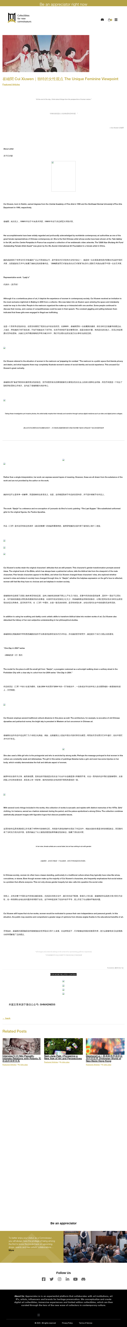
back (6, 1018)
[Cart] (109, 20)
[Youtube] (75, 1279)
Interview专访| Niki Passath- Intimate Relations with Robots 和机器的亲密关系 (21, 1058)
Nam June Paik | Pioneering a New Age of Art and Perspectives (63, 1057)
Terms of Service (85, 1323)
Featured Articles (11, 84)
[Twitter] (52, 1279)
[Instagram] (60, 1279)
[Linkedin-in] (67, 1279)
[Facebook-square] (44, 1279)
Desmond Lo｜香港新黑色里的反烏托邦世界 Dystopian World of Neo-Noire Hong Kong (104, 1058)
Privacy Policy (67, 1323)
